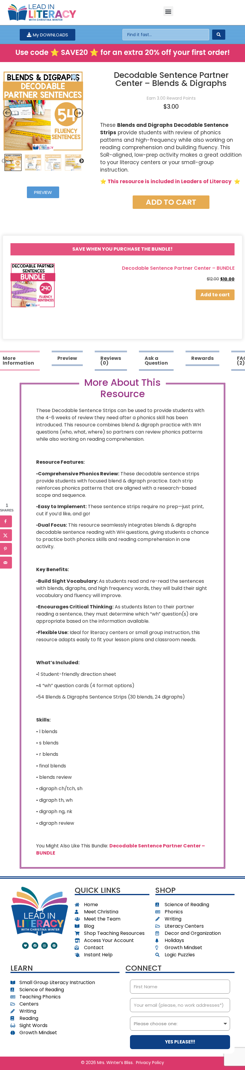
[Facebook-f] (35, 945)
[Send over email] (6, 562)
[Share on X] (6, 535)
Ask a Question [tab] (156, 360)
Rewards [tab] (202, 358)
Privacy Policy (150, 1063)
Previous (4, 161)
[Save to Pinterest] (6, 549)
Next (82, 161)
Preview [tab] (67, 358)
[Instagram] (44, 945)
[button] (168, 11)
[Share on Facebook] (6, 521)
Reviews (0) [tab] (110, 360)
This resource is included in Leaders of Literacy (170, 181)
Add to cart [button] (215, 294)
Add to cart (171, 202)
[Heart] (25, 945)
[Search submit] (218, 35)
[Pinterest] (54, 945)
